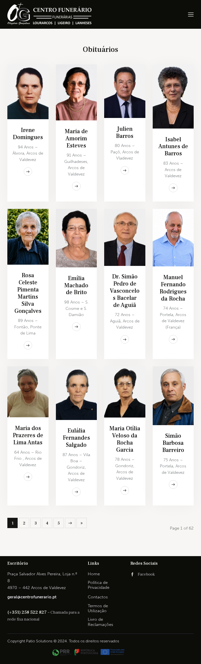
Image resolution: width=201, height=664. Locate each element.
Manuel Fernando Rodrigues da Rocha (173, 288)
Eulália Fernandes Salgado (76, 438)
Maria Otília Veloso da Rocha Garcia (124, 439)
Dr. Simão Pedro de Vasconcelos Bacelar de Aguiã (124, 291)
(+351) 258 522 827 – (28, 612)
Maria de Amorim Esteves (76, 138)
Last (81, 523)
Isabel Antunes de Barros (173, 147)
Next (70, 523)
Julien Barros (124, 133)
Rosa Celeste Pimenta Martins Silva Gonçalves (27, 293)
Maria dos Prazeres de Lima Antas (28, 435)
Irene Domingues (28, 134)
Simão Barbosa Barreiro (173, 443)
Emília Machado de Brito (76, 285)
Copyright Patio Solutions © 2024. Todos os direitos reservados (63, 641)
